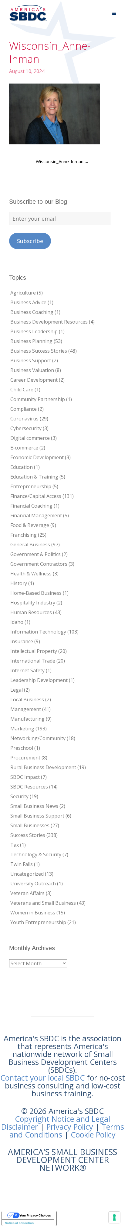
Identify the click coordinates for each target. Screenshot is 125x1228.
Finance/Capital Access (35, 496)
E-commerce (24, 447)
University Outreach (33, 883)
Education (21, 467)
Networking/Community (38, 738)
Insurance (21, 641)
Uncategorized (27, 874)
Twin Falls (21, 864)
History (18, 583)
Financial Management (36, 515)
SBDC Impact (25, 777)
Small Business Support (37, 815)
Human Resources (31, 612)
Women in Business (32, 912)
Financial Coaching (31, 505)
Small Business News (34, 806)
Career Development (34, 380)
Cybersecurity (26, 428)
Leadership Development (39, 680)
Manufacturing (27, 719)
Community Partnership (37, 399)
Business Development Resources (49, 321)
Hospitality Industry (32, 602)
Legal (16, 689)
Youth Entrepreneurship (38, 922)
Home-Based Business (36, 593)
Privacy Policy (69, 1126)
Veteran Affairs (27, 893)
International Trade (32, 660)
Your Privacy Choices (35, 1215)
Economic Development (37, 457)
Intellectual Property (33, 651)
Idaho (16, 622)
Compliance (23, 409)
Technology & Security (35, 854)
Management (25, 709)
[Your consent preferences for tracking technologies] (114, 1217)
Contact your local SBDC (42, 1077)
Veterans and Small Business (43, 903)
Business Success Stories (38, 350)
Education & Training (34, 476)
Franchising (23, 535)
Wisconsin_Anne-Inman (62, 161)
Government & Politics (35, 554)
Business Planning (31, 341)
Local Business (27, 699)
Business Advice (28, 302)
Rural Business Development (43, 767)
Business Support (30, 360)
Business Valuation (32, 370)
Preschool (21, 748)
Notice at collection (19, 1223)
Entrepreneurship (30, 486)
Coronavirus (24, 418)
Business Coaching (31, 312)
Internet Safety (27, 670)
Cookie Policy (93, 1134)
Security (19, 796)
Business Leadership (34, 331)
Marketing (22, 728)
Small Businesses (29, 825)
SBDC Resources (29, 786)
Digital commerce (30, 438)
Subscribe (30, 241)
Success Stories (27, 835)
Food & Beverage (29, 525)
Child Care (21, 389)
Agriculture (23, 292)
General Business (30, 544)
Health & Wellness (31, 573)
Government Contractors (38, 564)
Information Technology (38, 631)
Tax (14, 844)
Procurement (25, 757)
